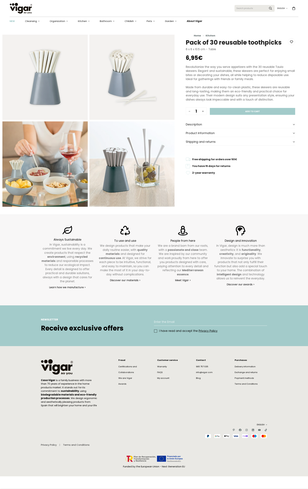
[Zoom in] (81, 41)
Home (197, 35)
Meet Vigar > (183, 280)
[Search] (270, 8)
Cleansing (31, 21)
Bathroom (106, 21)
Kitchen (82, 21)
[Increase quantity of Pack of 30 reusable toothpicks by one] (202, 111)
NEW (12, 21)
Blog (198, 377)
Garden (169, 21)
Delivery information (245, 366)
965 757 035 (202, 366)
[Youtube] (259, 430)
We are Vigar (125, 377)
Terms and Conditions (246, 383)
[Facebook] (240, 430)
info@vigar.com (204, 372)
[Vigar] (21, 8)
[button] (293, 8)
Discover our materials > (125, 280)
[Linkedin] (253, 430)
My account (163, 377)
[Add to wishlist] (291, 41)
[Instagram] (246, 430)
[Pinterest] (233, 430)
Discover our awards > (241, 284)
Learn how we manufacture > (67, 287)
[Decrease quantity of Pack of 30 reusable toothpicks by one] (189, 111)
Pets (149, 21)
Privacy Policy (208, 331)
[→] (263, 322)
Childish (129, 21)
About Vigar (194, 21)
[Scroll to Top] (301, 471)
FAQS (160, 372)
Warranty (162, 366)
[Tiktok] (266, 430)
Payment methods (244, 377)
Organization (57, 21)
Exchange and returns (246, 372)
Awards (122, 383)
